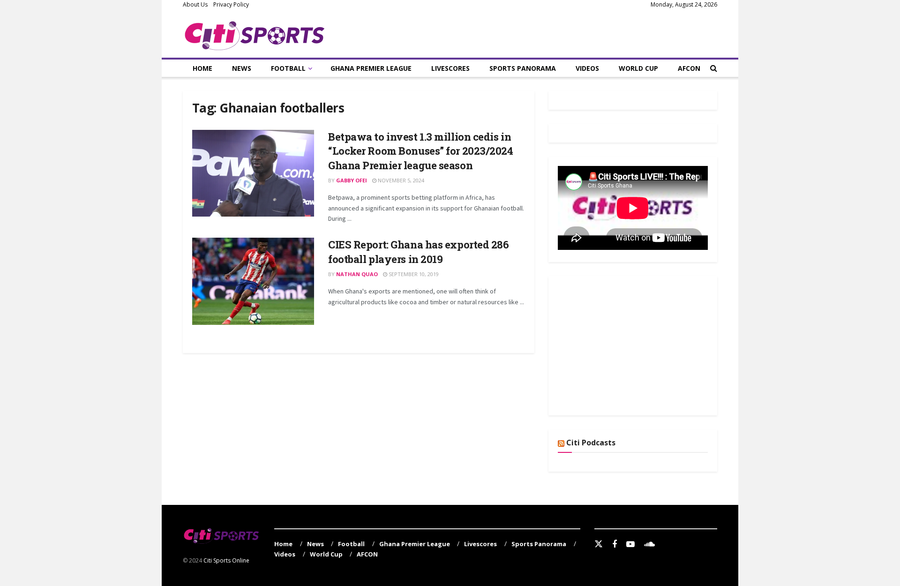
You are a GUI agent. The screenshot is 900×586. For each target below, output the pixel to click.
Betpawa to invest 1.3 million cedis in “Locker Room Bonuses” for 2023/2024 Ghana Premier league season (420, 151)
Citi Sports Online (226, 560)
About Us (195, 4)
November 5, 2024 (400, 180)
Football (288, 68)
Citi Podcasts (590, 442)
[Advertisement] (628, 344)
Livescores (450, 68)
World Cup (638, 68)
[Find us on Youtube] (630, 544)
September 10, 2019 (413, 274)
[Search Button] (713, 68)
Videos (587, 68)
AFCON (689, 68)
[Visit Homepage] (255, 34)
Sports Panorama (522, 68)
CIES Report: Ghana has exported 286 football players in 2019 (418, 252)
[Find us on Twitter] (598, 544)
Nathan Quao (357, 274)
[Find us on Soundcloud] (649, 544)
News (241, 68)
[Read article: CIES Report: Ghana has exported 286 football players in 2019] (253, 281)
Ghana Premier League (371, 68)
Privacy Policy (231, 4)
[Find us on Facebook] (614, 544)
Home (202, 68)
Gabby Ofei (351, 180)
